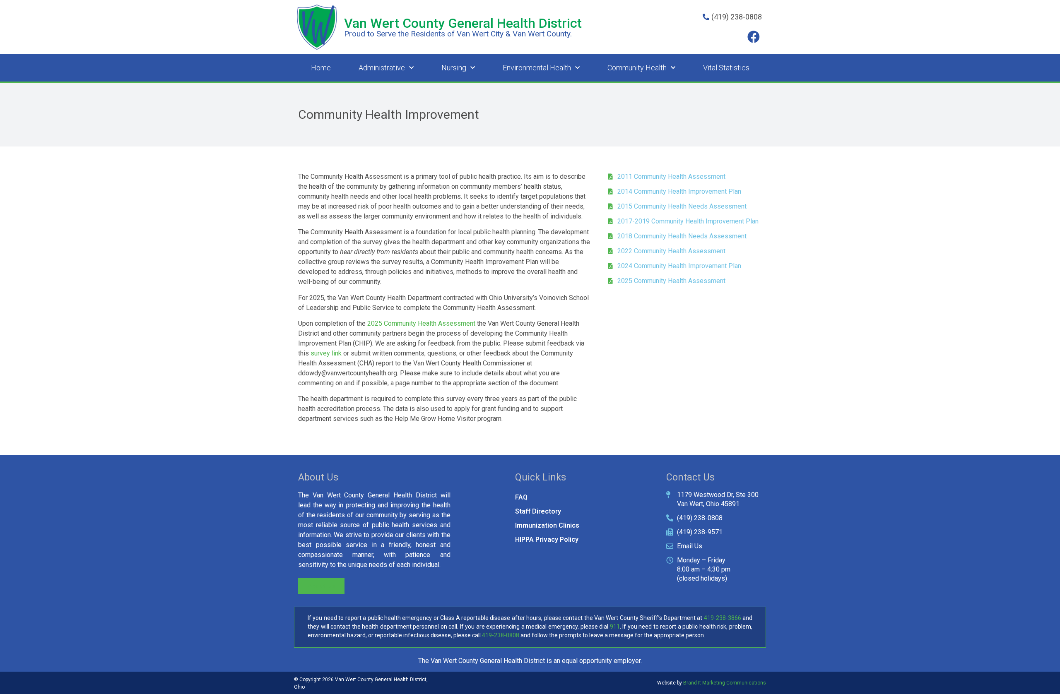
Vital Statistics (726, 67)
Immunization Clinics (547, 525)
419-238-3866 (722, 618)
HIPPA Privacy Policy (546, 539)
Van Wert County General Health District (463, 23)
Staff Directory (538, 511)
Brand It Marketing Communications (724, 683)
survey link (326, 353)
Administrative (382, 67)
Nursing (453, 67)
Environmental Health (537, 67)
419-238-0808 (500, 635)
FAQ (521, 497)
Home (321, 67)
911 (615, 626)
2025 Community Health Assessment (421, 323)
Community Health (637, 67)
